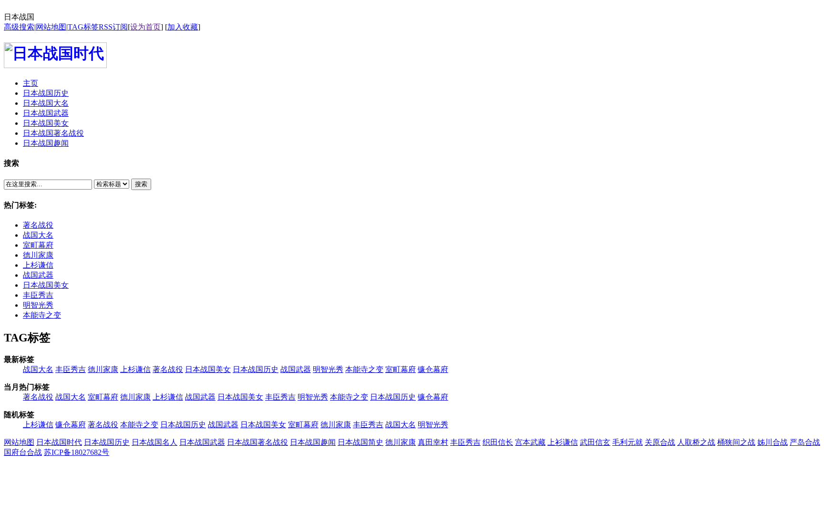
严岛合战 (805, 442)
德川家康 (38, 255)
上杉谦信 (38, 265)
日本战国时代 (59, 442)
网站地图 (51, 27)
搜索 (141, 184)
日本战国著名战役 (257, 442)
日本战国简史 (360, 442)
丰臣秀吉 (38, 295)
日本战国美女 (46, 285)
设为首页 (145, 27)
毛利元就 (627, 442)
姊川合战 (772, 442)
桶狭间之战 (736, 442)
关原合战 (660, 442)
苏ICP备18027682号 (76, 452)
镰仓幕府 (433, 369)
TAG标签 (83, 27)
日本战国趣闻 (313, 442)
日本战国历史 (255, 369)
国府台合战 (23, 452)
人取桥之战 (696, 442)
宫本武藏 (530, 442)
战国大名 (38, 235)
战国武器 (38, 275)
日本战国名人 (154, 442)
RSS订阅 (113, 27)
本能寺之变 (42, 315)
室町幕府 (38, 245)
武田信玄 (595, 442)
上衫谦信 (562, 442)
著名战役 (38, 225)
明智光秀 (38, 305)
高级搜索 (19, 27)
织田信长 (498, 442)
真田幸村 (433, 442)
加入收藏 (182, 27)
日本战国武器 (202, 442)
